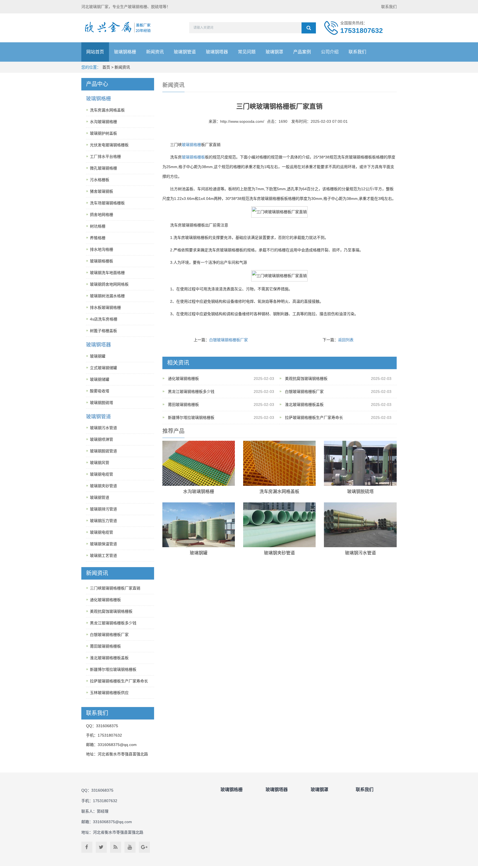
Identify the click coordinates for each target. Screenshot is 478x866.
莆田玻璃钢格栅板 (183, 404)
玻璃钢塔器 (217, 51)
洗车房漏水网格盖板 (279, 491)
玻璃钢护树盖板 (103, 133)
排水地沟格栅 (101, 249)
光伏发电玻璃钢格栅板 (109, 145)
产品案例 (302, 51)
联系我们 (389, 6)
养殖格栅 (97, 238)
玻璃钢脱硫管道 (103, 451)
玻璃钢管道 (185, 51)
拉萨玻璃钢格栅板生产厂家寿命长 (314, 417)
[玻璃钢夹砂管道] (279, 524)
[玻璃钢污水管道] (360, 524)
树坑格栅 (97, 226)
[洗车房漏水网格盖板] (279, 463)
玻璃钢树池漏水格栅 (107, 296)
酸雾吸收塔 (99, 391)
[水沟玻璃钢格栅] (198, 463)
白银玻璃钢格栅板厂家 (228, 340)
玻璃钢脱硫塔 (360, 491)
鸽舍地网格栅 (101, 214)
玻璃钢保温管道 (103, 544)
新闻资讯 (155, 51)
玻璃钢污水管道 (360, 553)
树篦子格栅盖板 (103, 330)
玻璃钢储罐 (99, 379)
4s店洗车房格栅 (103, 319)
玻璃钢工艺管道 (103, 555)
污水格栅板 (99, 180)
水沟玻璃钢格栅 (198, 491)
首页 (106, 67)
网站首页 (95, 51)
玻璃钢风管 (99, 462)
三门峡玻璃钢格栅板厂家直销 (115, 588)
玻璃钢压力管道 (103, 520)
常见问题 (247, 51)
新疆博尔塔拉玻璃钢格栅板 (191, 417)
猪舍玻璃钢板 (101, 191)
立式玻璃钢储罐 (103, 368)
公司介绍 (330, 51)
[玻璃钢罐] (198, 524)
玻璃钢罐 (198, 553)
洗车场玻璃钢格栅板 (107, 203)
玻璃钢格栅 (125, 51)
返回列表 (346, 340)
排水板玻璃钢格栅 (105, 307)
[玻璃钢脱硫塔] (360, 463)
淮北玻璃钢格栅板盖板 (304, 404)
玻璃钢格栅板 (193, 157)
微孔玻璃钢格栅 (103, 168)
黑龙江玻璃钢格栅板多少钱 (191, 391)
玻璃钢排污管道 (103, 509)
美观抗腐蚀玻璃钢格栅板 (306, 378)
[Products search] (309, 27)
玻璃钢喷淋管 (101, 439)
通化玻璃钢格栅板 (183, 378)
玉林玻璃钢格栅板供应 (109, 692)
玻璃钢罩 (274, 51)
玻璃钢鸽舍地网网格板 (109, 284)
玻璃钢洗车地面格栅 (107, 272)
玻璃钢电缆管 (101, 474)
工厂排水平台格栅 (105, 156)
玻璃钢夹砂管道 (279, 553)
